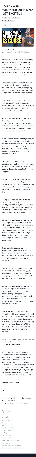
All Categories (7, 420)
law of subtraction (9, 430)
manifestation (16, 17)
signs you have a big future (12, 448)
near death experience (10, 440)
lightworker (6, 435)
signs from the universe (8, 20)
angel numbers (7, 425)
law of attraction (6, 17)
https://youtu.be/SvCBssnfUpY (17, 52)
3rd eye (4, 423)
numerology (6, 443)
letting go (6, 433)
